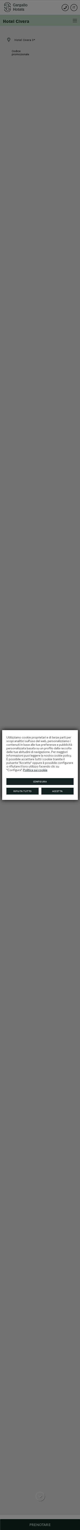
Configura (40, 781)
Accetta (57, 791)
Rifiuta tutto (22, 791)
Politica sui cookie (35, 770)
